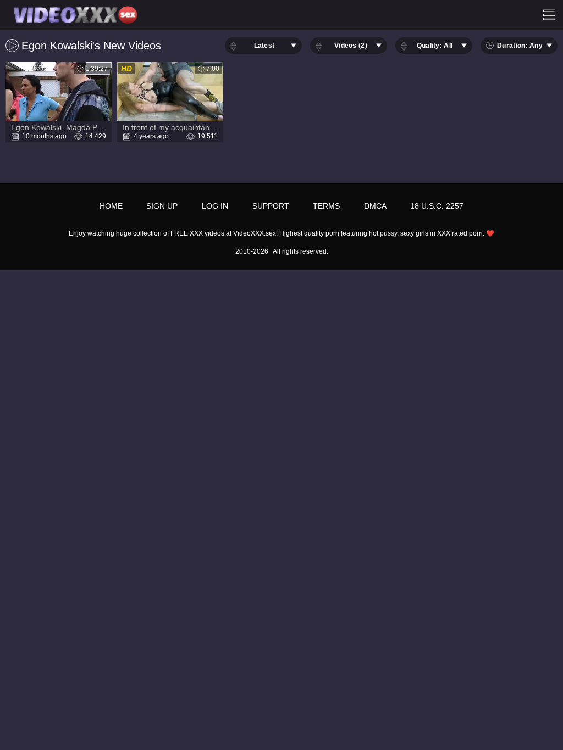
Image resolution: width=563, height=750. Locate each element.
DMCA (375, 206)
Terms (326, 206)
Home (111, 206)
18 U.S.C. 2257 (436, 206)
